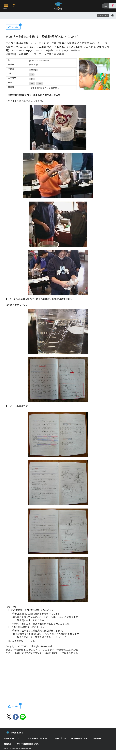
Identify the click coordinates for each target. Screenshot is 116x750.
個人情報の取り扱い (79, 738)
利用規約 (97, 738)
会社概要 (7, 744)
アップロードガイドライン (38, 738)
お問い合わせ (60, 738)
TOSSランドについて (13, 738)
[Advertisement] (58, 678)
